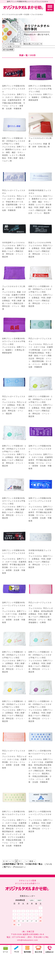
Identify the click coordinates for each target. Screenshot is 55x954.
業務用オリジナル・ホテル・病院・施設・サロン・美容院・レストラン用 (14, 152)
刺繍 (45, 144)
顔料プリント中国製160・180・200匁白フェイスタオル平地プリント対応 (14, 141)
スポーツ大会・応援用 (43, 347)
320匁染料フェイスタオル (13, 243)
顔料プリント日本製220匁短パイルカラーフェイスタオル (40, 753)
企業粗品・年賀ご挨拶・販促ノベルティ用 (13, 158)
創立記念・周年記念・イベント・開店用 (13, 254)
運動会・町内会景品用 (43, 611)
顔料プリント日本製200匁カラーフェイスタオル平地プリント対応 (40, 89)
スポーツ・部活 (12, 97)
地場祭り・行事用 (39, 97)
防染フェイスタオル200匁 (40, 243)
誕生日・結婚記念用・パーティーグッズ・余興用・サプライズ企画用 (13, 834)
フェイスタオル (9, 94)
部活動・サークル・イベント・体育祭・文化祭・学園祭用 (13, 106)
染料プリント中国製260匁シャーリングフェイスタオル (13, 89)
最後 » (32, 861)
